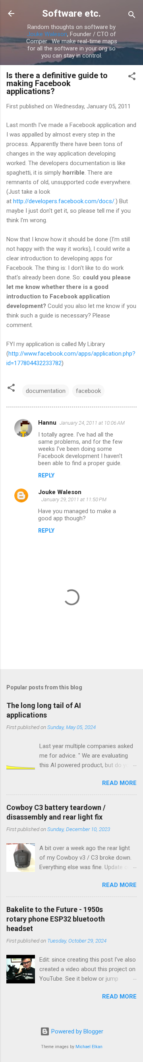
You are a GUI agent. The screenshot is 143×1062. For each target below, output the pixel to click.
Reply (46, 475)
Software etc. (71, 13)
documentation (46, 390)
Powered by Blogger (76, 1031)
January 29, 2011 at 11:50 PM (73, 499)
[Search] (132, 16)
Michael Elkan (88, 1046)
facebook (88, 390)
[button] (132, 77)
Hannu (47, 422)
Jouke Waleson (47, 34)
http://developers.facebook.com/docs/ (63, 201)
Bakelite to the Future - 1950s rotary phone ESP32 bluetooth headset (55, 919)
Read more (119, 783)
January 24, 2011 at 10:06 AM (92, 423)
